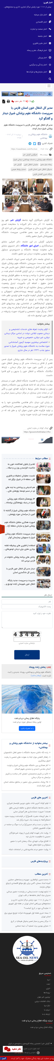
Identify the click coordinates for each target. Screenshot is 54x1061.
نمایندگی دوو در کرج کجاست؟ (36, 908)
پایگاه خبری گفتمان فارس (42, 174)
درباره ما (47, 1010)
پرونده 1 (2, 529)
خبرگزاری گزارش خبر (30, 154)
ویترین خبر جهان (43, 997)
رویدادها (47, 992)
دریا (48, 979)
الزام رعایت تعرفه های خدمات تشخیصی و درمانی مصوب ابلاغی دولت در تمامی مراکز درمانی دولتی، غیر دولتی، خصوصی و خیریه (27, 333)
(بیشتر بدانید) (36, 675)
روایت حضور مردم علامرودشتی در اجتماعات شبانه (28, 849)
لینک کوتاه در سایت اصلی (38, 428)
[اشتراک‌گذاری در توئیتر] (34, 143)
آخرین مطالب (41, 874)
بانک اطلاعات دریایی (42, 1001)
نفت (48, 984)
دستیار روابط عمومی (18, 169)
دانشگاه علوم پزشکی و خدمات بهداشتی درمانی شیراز (32, 159)
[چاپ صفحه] (8, 101)
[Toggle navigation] (48, 85)
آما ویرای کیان (19, 1052)
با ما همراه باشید (27, 728)
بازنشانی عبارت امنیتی (27, 643)
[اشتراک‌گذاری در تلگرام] (29, 143)
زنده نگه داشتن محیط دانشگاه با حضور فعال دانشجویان (26, 752)
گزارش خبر (17, 164)
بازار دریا (47, 1005)
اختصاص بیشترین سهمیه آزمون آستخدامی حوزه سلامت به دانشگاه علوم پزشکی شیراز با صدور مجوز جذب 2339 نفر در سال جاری (27, 346)
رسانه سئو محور (46, 164)
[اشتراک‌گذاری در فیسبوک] (39, 143)
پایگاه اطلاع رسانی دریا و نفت (27, 718)
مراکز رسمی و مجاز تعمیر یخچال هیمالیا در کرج (29, 921)
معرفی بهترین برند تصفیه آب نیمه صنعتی (31, 925)
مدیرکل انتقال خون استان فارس (40, 169)
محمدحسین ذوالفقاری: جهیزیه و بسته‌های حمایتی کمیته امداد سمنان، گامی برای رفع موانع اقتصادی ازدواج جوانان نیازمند (28, 883)
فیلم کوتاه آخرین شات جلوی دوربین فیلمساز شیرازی (27, 803)
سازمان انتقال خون (31, 164)
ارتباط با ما (46, 1014)
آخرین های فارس (39, 797)
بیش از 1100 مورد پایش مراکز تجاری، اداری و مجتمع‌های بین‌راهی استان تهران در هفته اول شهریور (26, 6)
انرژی (48, 988)
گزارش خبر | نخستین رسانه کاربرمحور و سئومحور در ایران (29, 1043)
